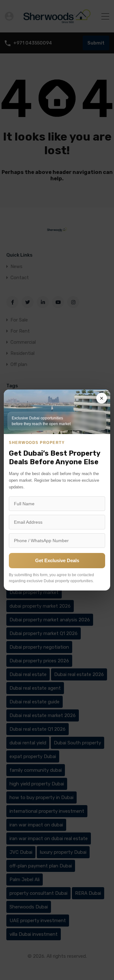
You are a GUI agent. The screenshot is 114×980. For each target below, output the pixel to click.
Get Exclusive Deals (57, 560)
